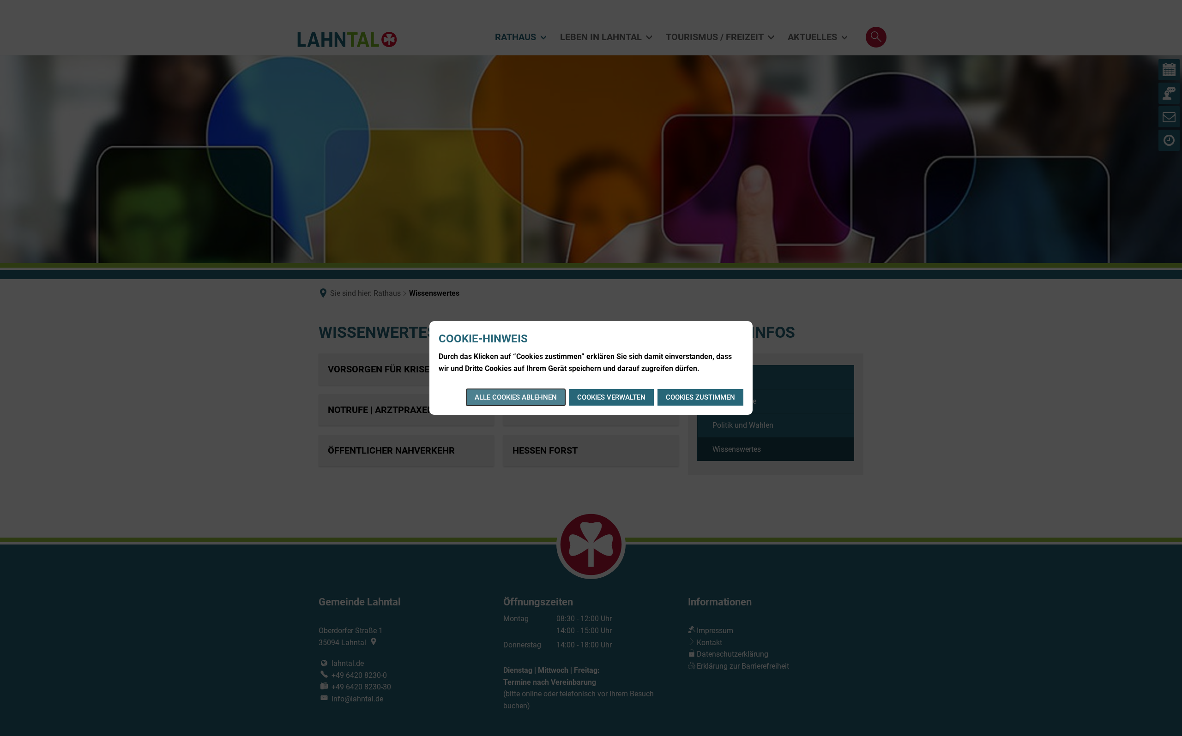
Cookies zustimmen (700, 397)
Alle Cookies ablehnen (516, 397)
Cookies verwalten (611, 397)
